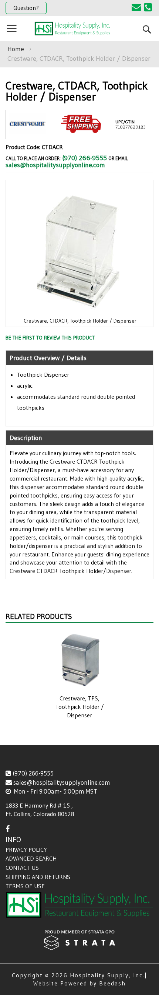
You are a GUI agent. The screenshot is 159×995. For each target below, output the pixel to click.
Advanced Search (31, 858)
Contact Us (22, 867)
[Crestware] (27, 133)
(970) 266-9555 (84, 158)
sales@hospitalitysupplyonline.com (55, 165)
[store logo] (73, 28)
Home (15, 49)
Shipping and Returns (38, 876)
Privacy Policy (26, 849)
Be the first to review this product (50, 337)
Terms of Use (25, 886)
